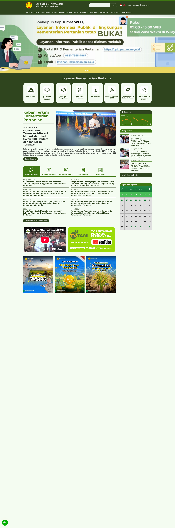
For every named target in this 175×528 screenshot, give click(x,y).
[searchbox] (103, 5)
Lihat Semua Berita (130, 175)
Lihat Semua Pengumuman (36, 221)
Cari (113, 5)
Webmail (136, 5)
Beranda (29, 12)
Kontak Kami (127, 12)
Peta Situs (145, 5)
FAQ (129, 5)
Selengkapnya (30, 159)
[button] (3, 44)
